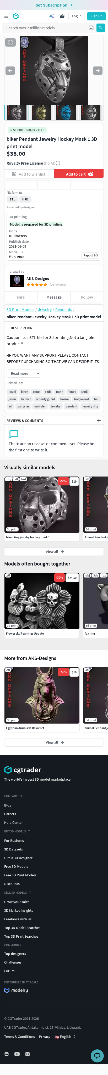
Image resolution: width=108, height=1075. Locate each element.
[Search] (100, 28)
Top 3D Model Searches (22, 927)
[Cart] (62, 16)
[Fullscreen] (10, 42)
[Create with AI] (51, 16)
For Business (14, 840)
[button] (91, 28)
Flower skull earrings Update (25, 633)
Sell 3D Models (15, 892)
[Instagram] (28, 1054)
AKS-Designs (37, 278)
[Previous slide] (10, 70)
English (63, 1036)
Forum (9, 970)
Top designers (15, 953)
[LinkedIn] (7, 1054)
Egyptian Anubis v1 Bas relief (25, 728)
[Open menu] (6, 16)
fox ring (90, 633)
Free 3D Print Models (20, 875)
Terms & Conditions (19, 1036)
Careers (10, 813)
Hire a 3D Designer (18, 857)
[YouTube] (17, 1054)
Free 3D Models (16, 866)
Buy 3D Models (15, 831)
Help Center (13, 822)
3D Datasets (13, 849)
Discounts (12, 883)
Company (11, 796)
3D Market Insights (18, 910)
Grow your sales (16, 901)
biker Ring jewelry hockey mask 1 (28, 537)
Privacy (44, 1036)
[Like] (20, 185)
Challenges (12, 962)
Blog (7, 805)
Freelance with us (17, 919)
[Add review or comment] (99, 420)
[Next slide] (97, 70)
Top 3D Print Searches (21, 936)
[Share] (87, 185)
